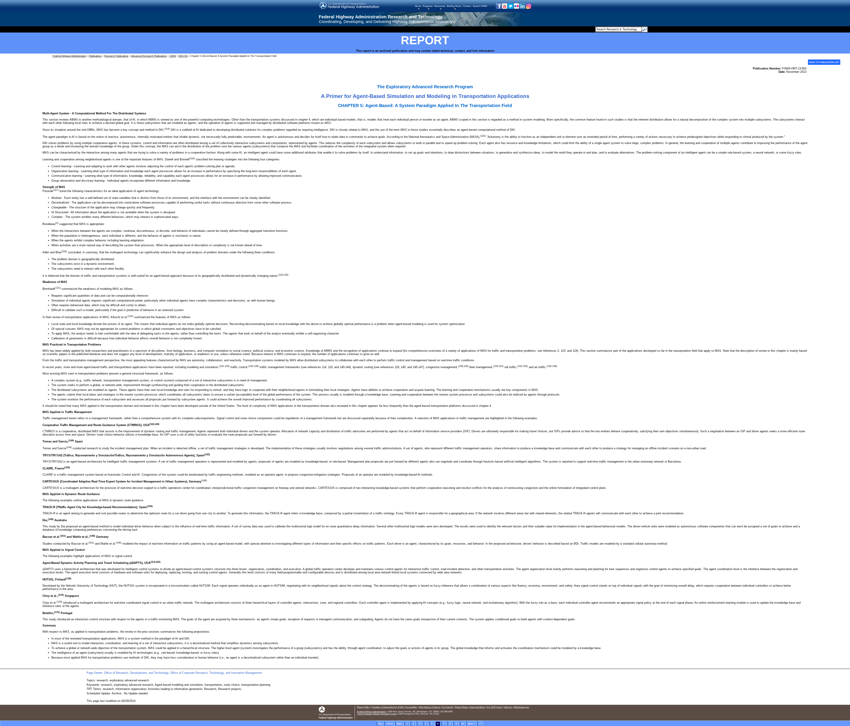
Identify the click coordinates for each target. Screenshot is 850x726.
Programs (428, 6)
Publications (95, 56)
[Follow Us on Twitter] (510, 8)
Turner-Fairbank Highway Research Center (377, 714)
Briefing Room (454, 6)
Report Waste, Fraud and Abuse (470, 707)
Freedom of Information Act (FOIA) (388, 707)
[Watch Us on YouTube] (504, 8)
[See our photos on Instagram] (528, 8)
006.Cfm (183, 56)
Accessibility (411, 707)
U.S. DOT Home (494, 707)
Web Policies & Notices (429, 707)
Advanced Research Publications (149, 56)
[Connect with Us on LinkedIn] (522, 8)
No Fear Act (447, 707)
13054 (172, 56)
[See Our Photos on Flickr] (516, 8)
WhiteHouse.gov (521, 707)
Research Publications (116, 56)
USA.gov (508, 707)
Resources (439, 6)
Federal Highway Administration (69, 56)
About (418, 6)
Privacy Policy (363, 707)
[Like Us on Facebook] (498, 8)
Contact (467, 6)
